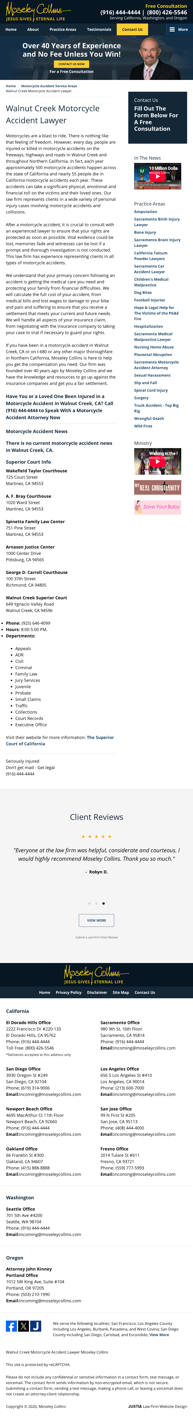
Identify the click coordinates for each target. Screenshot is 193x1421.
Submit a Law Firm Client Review (97, 937)
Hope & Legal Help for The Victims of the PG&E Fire (156, 313)
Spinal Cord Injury (151, 390)
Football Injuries (149, 300)
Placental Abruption (153, 354)
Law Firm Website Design (157, 1406)
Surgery (141, 397)
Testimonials (99, 29)
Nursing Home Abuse (154, 347)
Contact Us (132, 29)
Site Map (121, 992)
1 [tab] (89, 903)
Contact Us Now (71, 64)
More (183, 29)
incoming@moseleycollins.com (145, 1048)
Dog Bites (143, 292)
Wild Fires (143, 426)
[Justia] (35, 1326)
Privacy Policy (68, 992)
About (33, 29)
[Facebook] (11, 1326)
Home (10, 29)
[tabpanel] (96, 854)
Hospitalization (148, 326)
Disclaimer (97, 992)
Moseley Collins (52, 1406)
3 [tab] (103, 903)
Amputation (145, 211)
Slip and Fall (145, 382)
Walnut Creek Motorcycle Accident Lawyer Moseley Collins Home (38, 12)
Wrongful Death (149, 418)
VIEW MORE (96, 920)
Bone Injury (145, 232)
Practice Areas (63, 29)
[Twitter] (23, 1326)
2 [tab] (96, 903)
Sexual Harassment (152, 375)
